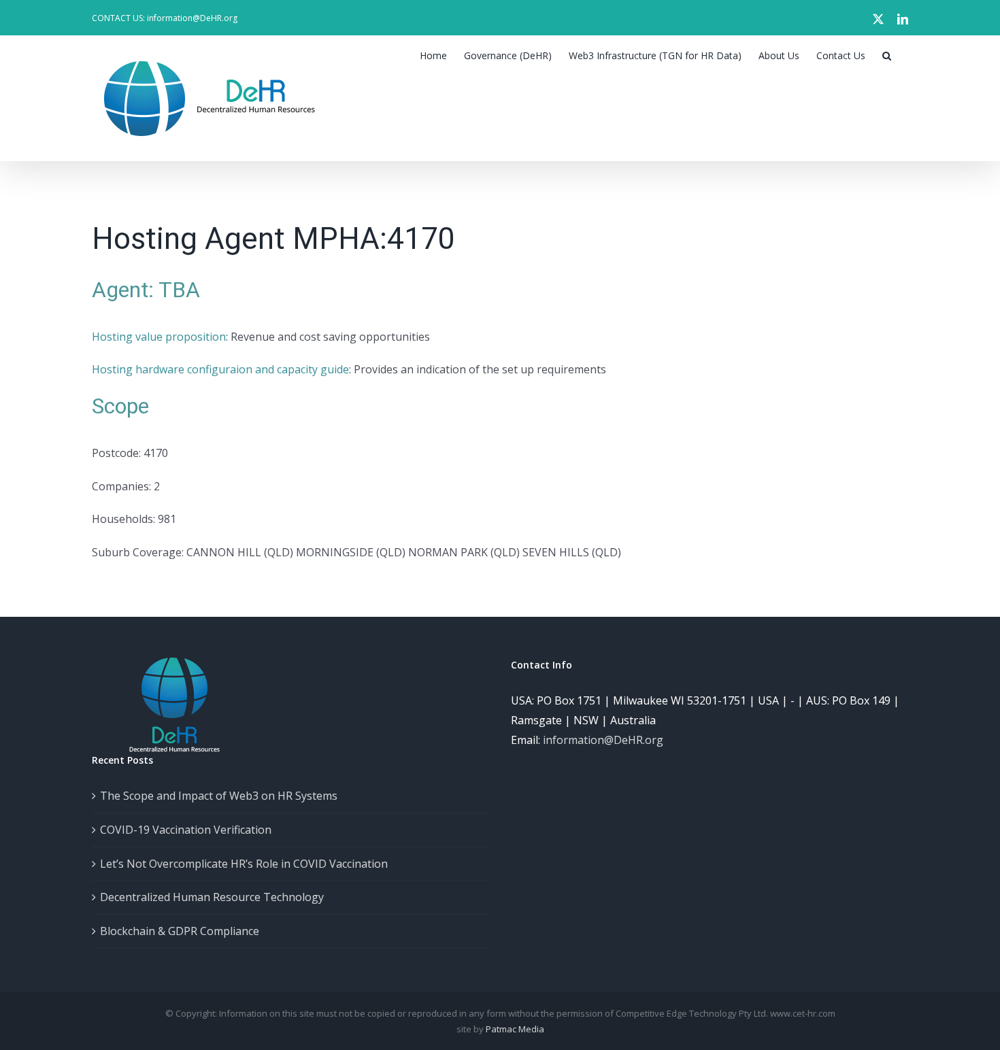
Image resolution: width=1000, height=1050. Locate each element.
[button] (886, 55)
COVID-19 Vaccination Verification (185, 829)
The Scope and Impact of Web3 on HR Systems (218, 795)
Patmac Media (515, 1029)
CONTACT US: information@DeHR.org (164, 18)
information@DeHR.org (603, 739)
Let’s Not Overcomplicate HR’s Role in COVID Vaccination (244, 863)
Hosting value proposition (159, 336)
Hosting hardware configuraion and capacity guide (220, 369)
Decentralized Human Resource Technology (212, 897)
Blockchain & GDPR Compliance (179, 931)
